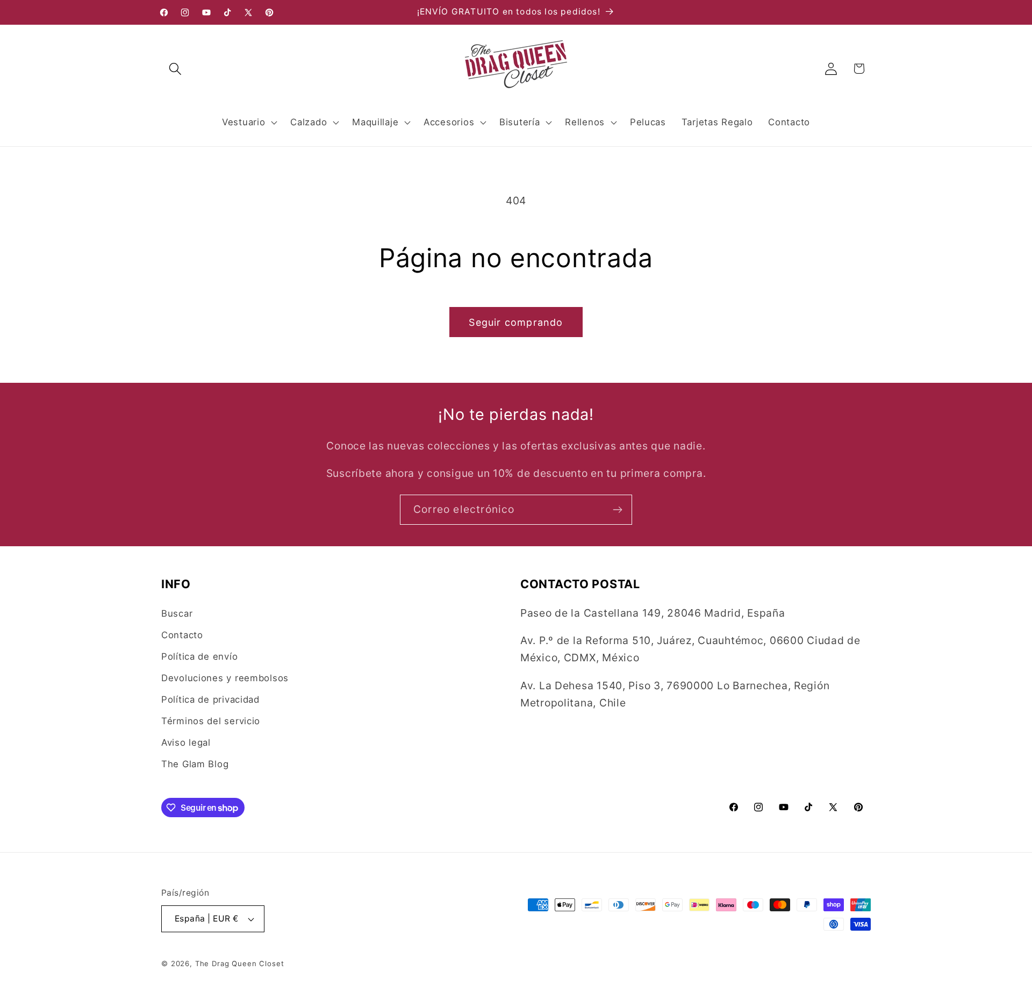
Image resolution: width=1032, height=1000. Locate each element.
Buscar (176, 613)
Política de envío (199, 656)
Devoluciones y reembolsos (225, 678)
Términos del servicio (210, 721)
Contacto (182, 635)
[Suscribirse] (617, 510)
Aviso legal (186, 742)
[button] (175, 68)
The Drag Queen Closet (239, 963)
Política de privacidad (210, 699)
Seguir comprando (516, 322)
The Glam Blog (194, 764)
